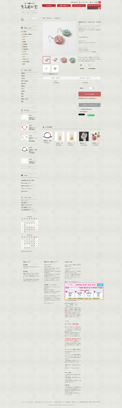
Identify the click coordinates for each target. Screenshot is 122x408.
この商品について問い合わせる (89, 105)
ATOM (98, 402)
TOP (44, 18)
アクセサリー (57, 18)
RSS (94, 402)
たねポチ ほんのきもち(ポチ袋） (64, 143)
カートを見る (96, 2)
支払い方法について (26, 183)
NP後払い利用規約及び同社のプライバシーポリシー (72, 333)
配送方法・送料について (72, 402)
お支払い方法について (59, 402)
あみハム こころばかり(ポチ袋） (76, 143)
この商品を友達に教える (86, 109)
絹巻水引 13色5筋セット (50, 141)
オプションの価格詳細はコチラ (50, 74)
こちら (77, 365)
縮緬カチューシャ (84, 143)
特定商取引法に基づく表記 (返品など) (87, 98)
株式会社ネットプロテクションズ (73, 327)
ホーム (23, 402)
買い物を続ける (84, 111)
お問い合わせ (74, 2)
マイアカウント (84, 2)
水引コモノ (49, 18)
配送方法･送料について (27, 186)
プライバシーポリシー (26, 188)
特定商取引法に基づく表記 (27, 180)
